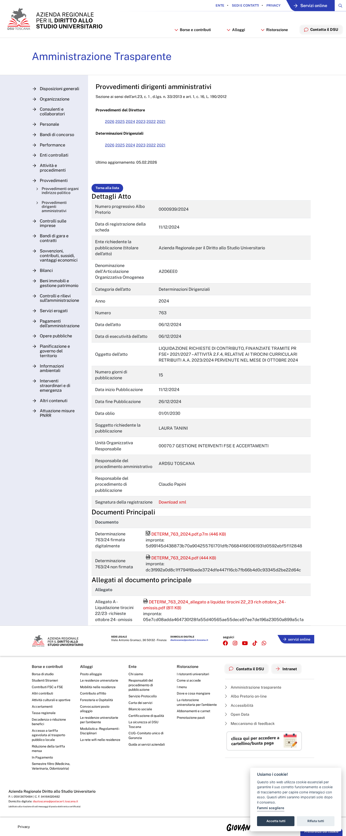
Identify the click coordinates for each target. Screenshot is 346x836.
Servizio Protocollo (143, 696)
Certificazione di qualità (146, 716)
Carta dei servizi (140, 703)
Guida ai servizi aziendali (147, 744)
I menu (182, 687)
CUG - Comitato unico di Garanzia (146, 735)
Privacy (273, 5)
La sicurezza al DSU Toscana (143, 724)
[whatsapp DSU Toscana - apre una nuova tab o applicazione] (264, 643)
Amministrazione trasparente (255, 687)
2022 (151, 121)
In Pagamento (42, 757)
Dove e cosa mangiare (193, 693)
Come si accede (189, 680)
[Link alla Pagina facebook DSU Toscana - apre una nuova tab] (225, 643)
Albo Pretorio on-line (248, 696)
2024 (130, 121)
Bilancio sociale (140, 709)
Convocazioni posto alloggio (94, 709)
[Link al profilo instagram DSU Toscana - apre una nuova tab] (235, 643)
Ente (220, 5)
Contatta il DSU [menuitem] (324, 29)
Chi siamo (136, 674)
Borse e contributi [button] (195, 30)
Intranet (289, 669)
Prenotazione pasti (191, 717)
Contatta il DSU (249, 669)
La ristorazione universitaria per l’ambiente (197, 702)
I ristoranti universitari (193, 674)
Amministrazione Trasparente (102, 56)
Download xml (172, 502)
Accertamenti (42, 706)
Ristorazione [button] (277, 30)
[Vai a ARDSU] (54, 19)
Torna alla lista (107, 188)
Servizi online (313, 5)
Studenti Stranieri (45, 680)
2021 (161, 121)
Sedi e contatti (245, 5)
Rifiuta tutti (315, 821)
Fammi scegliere (270, 808)
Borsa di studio (43, 674)
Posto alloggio (91, 674)
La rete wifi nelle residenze (100, 740)
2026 (109, 121)
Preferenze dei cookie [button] (321, 831)
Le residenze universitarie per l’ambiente (99, 720)
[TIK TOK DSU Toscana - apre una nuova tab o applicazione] (255, 643)
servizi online (299, 639)
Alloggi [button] (238, 30)
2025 (120, 121)
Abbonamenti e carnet (193, 711)
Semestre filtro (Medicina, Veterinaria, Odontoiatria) (51, 766)
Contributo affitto (93, 693)
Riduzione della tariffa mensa (48, 748)
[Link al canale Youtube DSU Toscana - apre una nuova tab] (245, 643)
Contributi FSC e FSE (47, 687)
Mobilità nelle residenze (98, 687)
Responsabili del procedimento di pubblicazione (141, 684)
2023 (140, 121)
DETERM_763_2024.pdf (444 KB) (181, 557)
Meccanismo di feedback (252, 723)
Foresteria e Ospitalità (96, 700)
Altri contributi (42, 693)
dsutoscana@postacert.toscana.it (189, 639)
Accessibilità (241, 705)
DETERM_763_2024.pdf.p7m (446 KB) (186, 534)
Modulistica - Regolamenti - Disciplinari (99, 731)
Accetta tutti (275, 821)
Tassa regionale (44, 713)
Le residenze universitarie (99, 680)
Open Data (239, 714)
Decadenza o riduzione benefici (49, 722)
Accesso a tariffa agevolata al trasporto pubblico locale (48, 735)
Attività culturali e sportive (51, 700)
